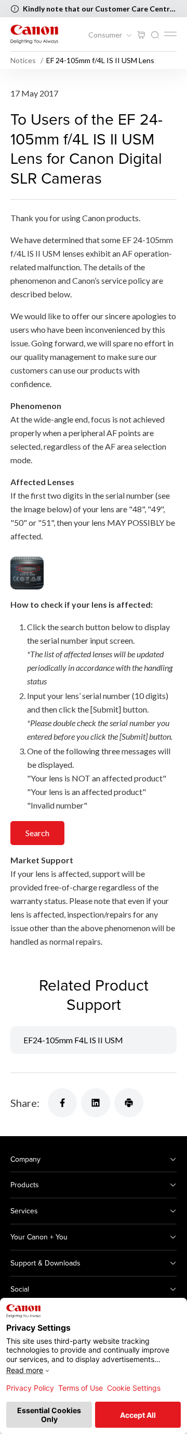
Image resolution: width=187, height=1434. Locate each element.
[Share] (62, 1102)
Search (37, 833)
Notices (23, 60)
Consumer (106, 35)
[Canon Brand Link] (34, 34)
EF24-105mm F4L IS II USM (73, 1040)
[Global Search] (155, 35)
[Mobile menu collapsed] (170, 34)
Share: (24, 1102)
